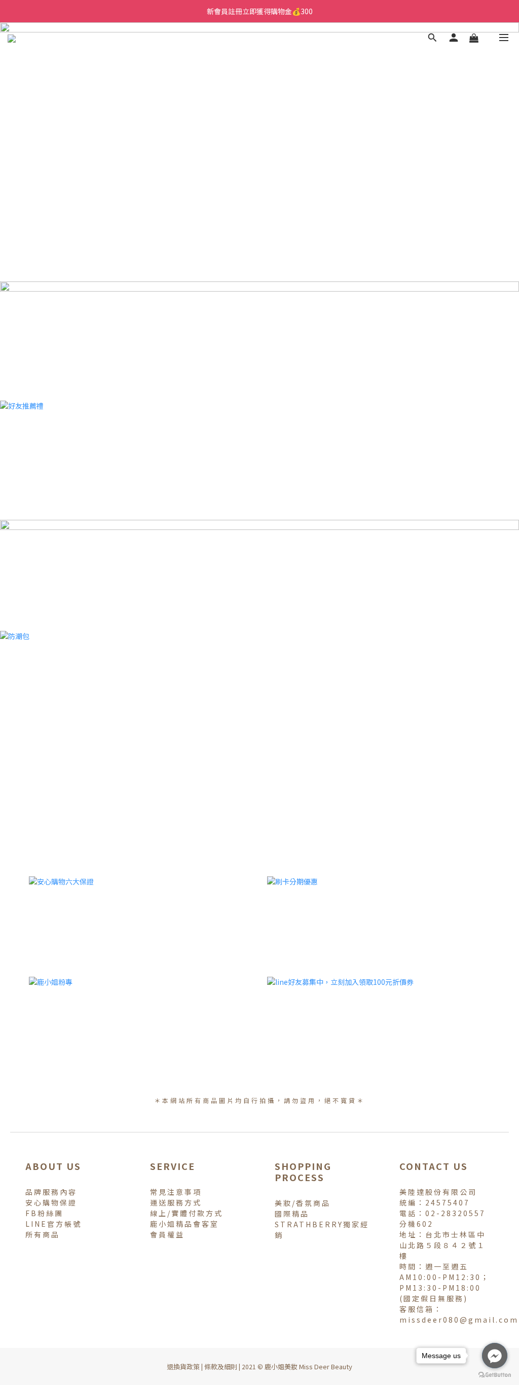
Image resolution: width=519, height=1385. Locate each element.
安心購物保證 (51, 1202)
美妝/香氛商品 (302, 1203)
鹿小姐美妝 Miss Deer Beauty (308, 1366)
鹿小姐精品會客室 (184, 1224)
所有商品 (42, 1234)
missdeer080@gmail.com (458, 1320)
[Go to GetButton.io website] (494, 1375)
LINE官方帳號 (53, 1224)
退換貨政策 (183, 1366)
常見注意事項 (176, 1192)
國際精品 (292, 1214)
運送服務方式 (176, 1202)
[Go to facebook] (494, 1355)
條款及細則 (220, 1366)
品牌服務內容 (51, 1192)
